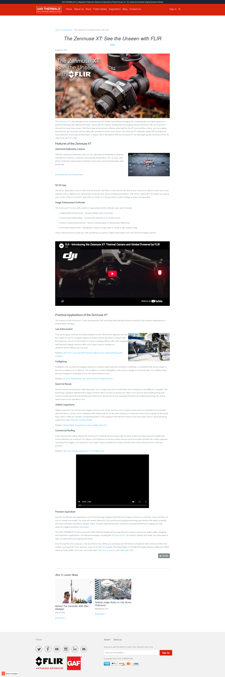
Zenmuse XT (64, 121)
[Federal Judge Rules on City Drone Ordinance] (113, 598)
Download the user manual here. (69, 174)
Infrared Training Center (81, 420)
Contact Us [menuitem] (135, 9)
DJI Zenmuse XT (118, 535)
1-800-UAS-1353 (126, 550)
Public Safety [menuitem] (100, 9)
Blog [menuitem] (125, 9)
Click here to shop (105, 550)
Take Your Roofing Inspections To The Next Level (83, 451)
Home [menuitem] (69, 9)
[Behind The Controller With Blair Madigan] (73, 601)
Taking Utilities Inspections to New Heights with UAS (85, 425)
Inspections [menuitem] (115, 9)
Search (107, 639)
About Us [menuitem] (79, 9)
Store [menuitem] (88, 9)
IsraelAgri (84, 527)
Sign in (173, 9)
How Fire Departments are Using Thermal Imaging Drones (88, 378)
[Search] (179, 9)
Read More (60, 618)
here (83, 399)
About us (118, 639)
